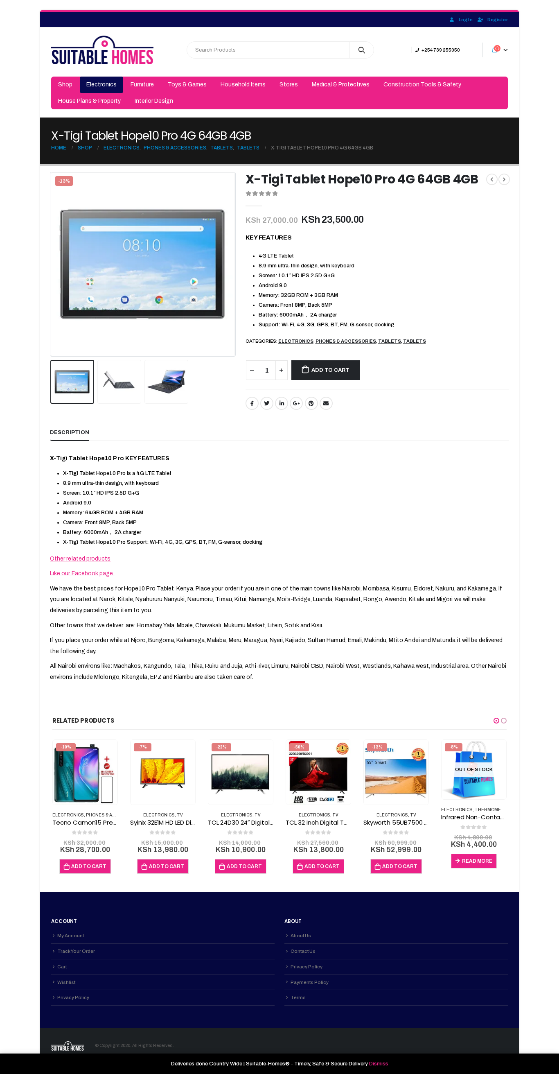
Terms (298, 997)
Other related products (80, 559)
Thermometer (492, 809)
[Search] (362, 50)
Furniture (142, 84)
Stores (289, 84)
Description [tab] (69, 432)
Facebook (252, 403)
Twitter (266, 403)
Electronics (101, 84)
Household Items (243, 84)
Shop (65, 84)
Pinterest (311, 403)
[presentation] (52, 264)
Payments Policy (310, 982)
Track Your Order (76, 951)
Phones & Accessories (346, 341)
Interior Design (154, 101)
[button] (496, 721)
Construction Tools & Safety (422, 84)
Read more (477, 861)
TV (180, 815)
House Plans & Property (89, 101)
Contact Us (303, 951)
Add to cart (330, 370)
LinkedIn (281, 403)
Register (497, 19)
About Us (301, 935)
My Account (70, 935)
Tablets (389, 341)
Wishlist (66, 982)
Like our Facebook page (82, 573)
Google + (296, 403)
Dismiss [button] (378, 1064)
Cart (62, 966)
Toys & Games (187, 84)
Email (326, 403)
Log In (466, 19)
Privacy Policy (73, 997)
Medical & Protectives (341, 84)
